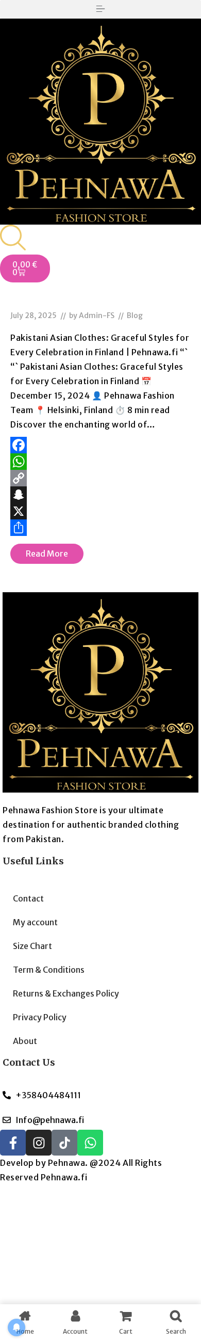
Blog (135, 315)
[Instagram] (39, 1143)
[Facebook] (100, 445)
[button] (100, 9)
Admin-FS (96, 315)
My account (35, 922)
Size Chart (32, 946)
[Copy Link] (100, 478)
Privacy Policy (39, 1017)
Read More (47, 553)
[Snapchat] (100, 494)
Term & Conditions (49, 969)
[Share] (100, 527)
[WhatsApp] (100, 461)
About (25, 1041)
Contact (28, 898)
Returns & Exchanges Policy (66, 993)
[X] (100, 511)
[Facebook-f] (13, 1143)
